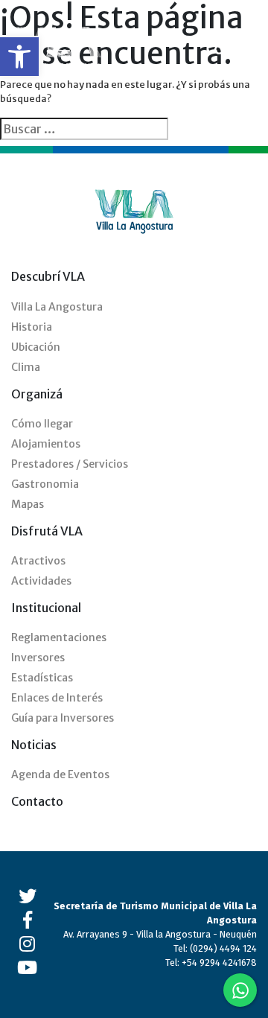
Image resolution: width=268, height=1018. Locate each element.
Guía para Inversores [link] (62, 718)
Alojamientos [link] (45, 444)
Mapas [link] (27, 504)
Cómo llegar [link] (42, 423)
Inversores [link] (38, 657)
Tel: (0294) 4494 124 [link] (215, 948)
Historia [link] (31, 327)
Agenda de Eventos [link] (60, 774)
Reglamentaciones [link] (58, 637)
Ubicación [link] (35, 347)
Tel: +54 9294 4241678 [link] (211, 962)
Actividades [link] (41, 581)
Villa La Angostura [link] (57, 307)
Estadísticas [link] (42, 677)
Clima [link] (25, 367)
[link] (19, 56)
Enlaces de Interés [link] (57, 697)
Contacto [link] (37, 801)
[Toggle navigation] (247, 51)
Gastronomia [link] (45, 484)
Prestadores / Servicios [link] (69, 464)
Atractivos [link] (38, 560)
